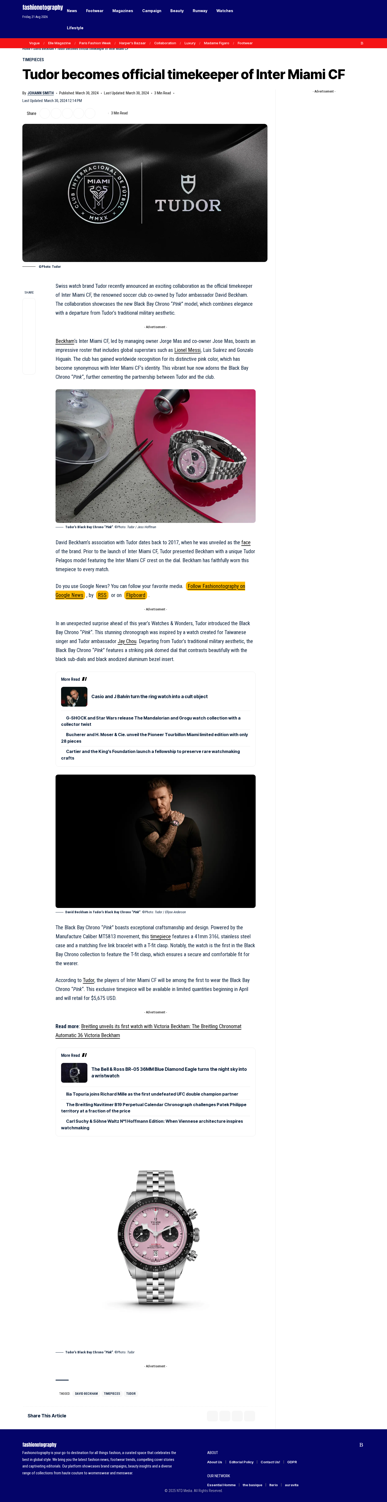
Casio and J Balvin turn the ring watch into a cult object (149, 696)
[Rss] (362, 43)
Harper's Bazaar (132, 43)
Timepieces (33, 59)
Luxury (190, 43)
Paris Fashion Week (95, 43)
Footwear (245, 43)
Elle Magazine (59, 43)
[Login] (340, 19)
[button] (351, 19)
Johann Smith (40, 93)
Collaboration (165, 43)
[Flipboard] (356, 43)
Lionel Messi (187, 350)
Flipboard (135, 595)
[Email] (67, 113)
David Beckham (43, 49)
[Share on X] (44, 113)
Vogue (34, 43)
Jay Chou (127, 641)
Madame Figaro (216, 43)
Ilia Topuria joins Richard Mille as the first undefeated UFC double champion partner (152, 1094)
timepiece (160, 936)
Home (26, 49)
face (246, 542)
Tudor (88, 980)
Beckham (65, 341)
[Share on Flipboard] (56, 113)
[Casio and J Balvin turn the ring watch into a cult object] (74, 697)
